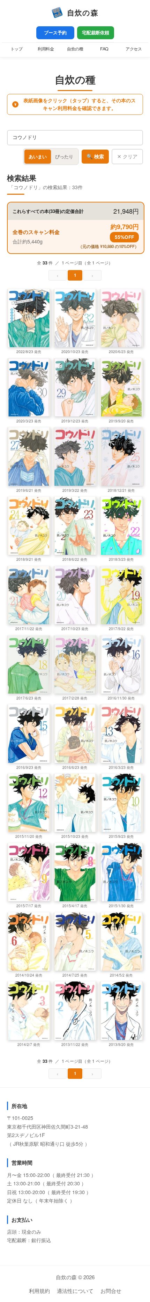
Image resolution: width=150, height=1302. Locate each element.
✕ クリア (127, 156)
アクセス (134, 49)
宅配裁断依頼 (95, 32)
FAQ (104, 49)
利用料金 (46, 49)
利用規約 (39, 1290)
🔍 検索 (95, 156)
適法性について (75, 1290)
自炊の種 (75, 49)
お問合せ (110, 1290)
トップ (16, 49)
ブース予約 (55, 32)
